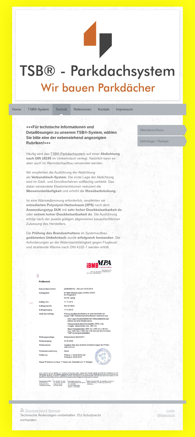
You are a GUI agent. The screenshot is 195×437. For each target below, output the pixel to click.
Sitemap (54, 410)
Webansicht (166, 415)
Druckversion (35, 410)
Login (170, 410)
